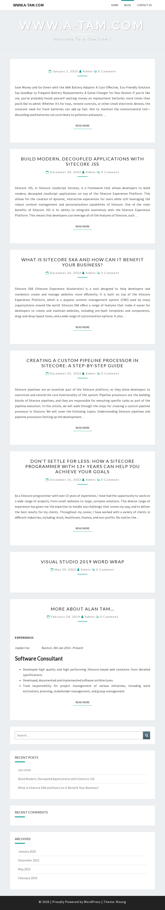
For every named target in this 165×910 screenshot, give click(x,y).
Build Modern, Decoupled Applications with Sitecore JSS (82, 161)
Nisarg (121, 902)
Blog (127, 5)
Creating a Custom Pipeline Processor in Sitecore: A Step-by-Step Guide (83, 363)
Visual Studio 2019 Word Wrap (82, 561)
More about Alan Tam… (82, 609)
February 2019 (27, 878)
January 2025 (27, 851)
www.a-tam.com (28, 4)
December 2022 (28, 860)
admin (88, 71)
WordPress (92, 902)
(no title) (24, 770)
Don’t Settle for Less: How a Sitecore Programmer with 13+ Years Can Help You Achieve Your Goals (82, 466)
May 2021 (24, 869)
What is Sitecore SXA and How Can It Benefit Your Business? (82, 262)
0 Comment (107, 71)
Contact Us (144, 5)
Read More (84, 125)
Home (114, 5)
